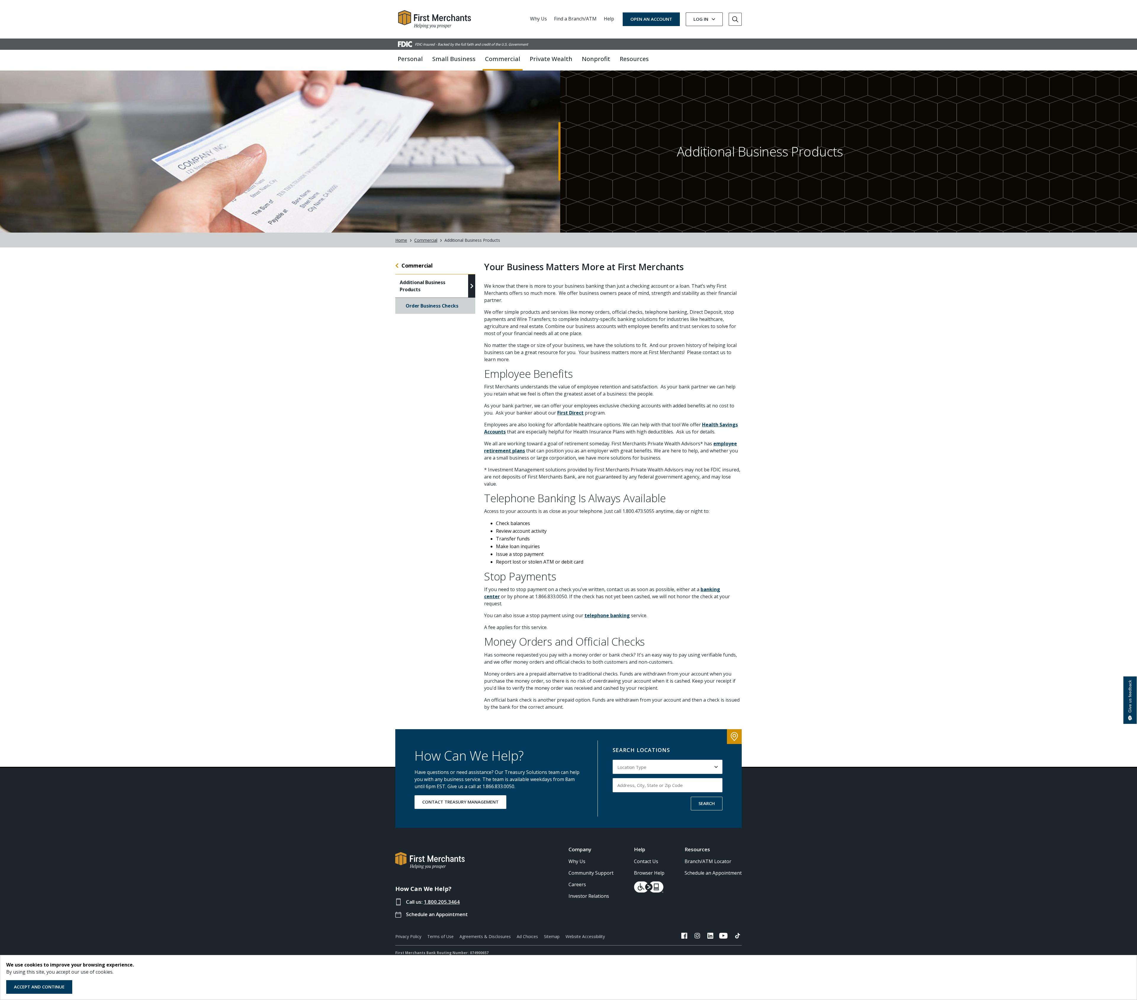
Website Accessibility (585, 936)
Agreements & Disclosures (485, 936)
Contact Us (646, 861)
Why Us (538, 18)
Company (579, 849)
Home (401, 240)
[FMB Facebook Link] (684, 936)
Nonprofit (596, 59)
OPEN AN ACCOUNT (651, 19)
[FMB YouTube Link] (723, 936)
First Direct (570, 412)
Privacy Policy (408, 936)
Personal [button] (410, 59)
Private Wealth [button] (551, 59)
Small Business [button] (454, 59)
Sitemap (552, 936)
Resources (697, 849)
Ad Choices (527, 936)
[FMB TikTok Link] (737, 936)
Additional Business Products (422, 286)
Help (609, 18)
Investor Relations (588, 896)
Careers (577, 884)
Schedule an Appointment (437, 914)
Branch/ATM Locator (708, 861)
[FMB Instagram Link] (697, 936)
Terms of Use (440, 936)
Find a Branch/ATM (575, 18)
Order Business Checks (432, 306)
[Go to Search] (735, 19)
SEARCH (706, 803)
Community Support (591, 873)
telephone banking (607, 615)
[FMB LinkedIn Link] (710, 936)
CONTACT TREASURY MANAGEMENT (460, 802)
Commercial (425, 240)
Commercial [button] (502, 59)
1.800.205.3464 (442, 901)
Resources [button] (634, 59)
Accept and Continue (39, 987)
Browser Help (649, 873)
